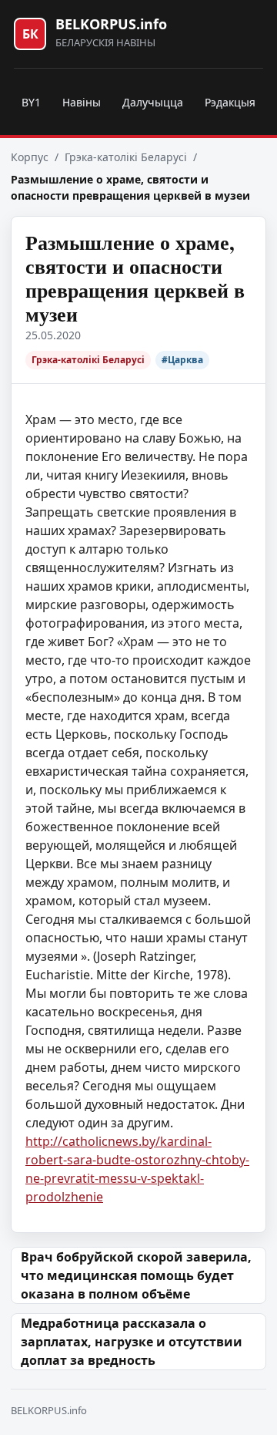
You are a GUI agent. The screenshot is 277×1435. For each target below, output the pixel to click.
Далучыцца (152, 102)
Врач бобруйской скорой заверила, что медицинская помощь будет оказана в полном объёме (136, 1275)
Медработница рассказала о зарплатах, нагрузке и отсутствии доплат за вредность (131, 1342)
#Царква (182, 359)
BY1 (31, 102)
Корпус (29, 157)
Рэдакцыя (230, 102)
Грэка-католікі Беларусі (126, 157)
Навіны (81, 102)
